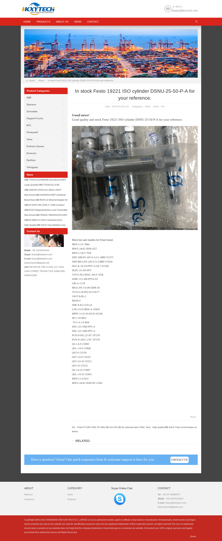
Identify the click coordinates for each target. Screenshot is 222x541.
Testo (29, 139)
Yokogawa (32, 167)
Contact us (29, 499)
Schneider (32, 111)
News (77, 21)
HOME (27, 21)
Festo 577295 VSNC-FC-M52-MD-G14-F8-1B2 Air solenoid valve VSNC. (111, 427)
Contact (93, 21)
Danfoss (31, 160)
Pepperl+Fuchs (35, 118)
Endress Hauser (35, 146)
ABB (29, 97)
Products (43, 21)
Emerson (31, 153)
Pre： (74, 427)
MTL (29, 125)
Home (32, 80)
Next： (149, 427)
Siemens (31, 104)
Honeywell (32, 132)
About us (62, 21)
